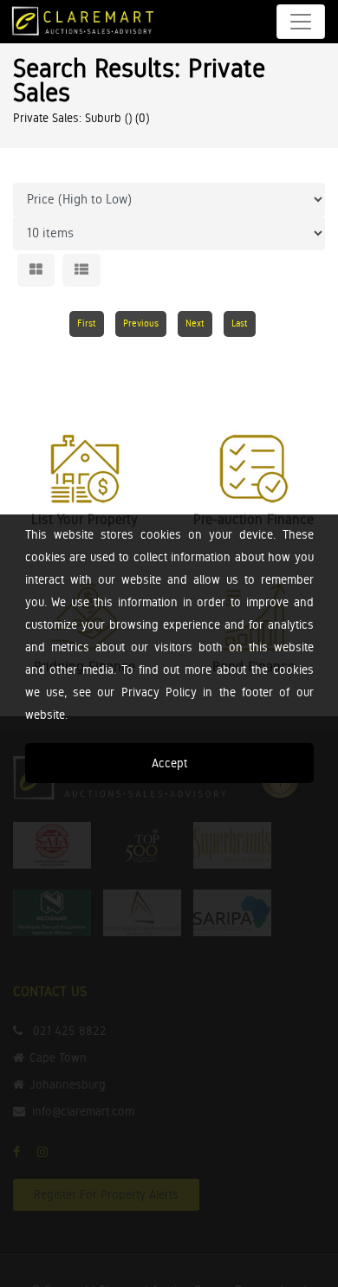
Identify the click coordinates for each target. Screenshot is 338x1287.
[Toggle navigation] (300, 21)
